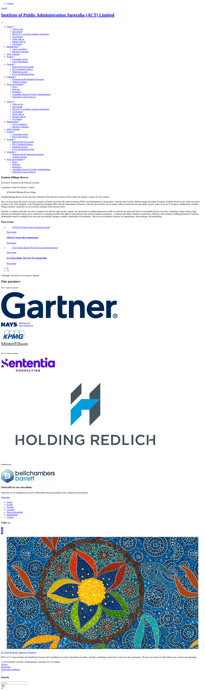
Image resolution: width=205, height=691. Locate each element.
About (9, 26)
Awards (10, 64)
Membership (12, 46)
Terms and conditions (10, 669)
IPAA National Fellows (22, 69)
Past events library (20, 62)
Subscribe (5, 497)
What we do (17, 29)
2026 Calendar (13, 54)
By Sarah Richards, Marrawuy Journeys (18, 652)
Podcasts (16, 89)
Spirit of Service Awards (23, 67)
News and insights (15, 84)
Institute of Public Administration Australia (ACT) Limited (57, 14)
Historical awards (20, 72)
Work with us (18, 39)
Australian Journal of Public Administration (31, 94)
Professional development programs (28, 79)
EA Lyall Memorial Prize (23, 74)
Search (4, 8)
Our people (17, 31)
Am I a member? (19, 49)
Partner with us (19, 41)
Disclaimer (6, 667)
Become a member (20, 52)
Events (10, 57)
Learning (11, 77)
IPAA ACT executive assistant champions (30, 34)
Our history (17, 44)
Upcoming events (20, 59)
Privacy (4, 664)
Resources (16, 92)
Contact (10, 3)
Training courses (19, 82)
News (14, 87)
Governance (17, 36)
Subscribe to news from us (24, 97)
